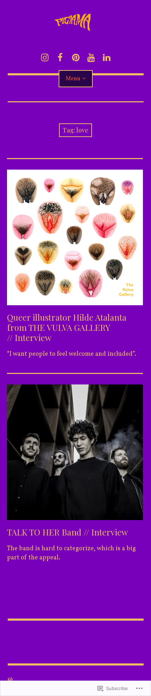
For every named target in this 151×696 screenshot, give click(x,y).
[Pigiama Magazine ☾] (76, 18)
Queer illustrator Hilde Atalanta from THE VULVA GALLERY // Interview (66, 327)
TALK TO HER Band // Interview (67, 532)
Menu (73, 79)
